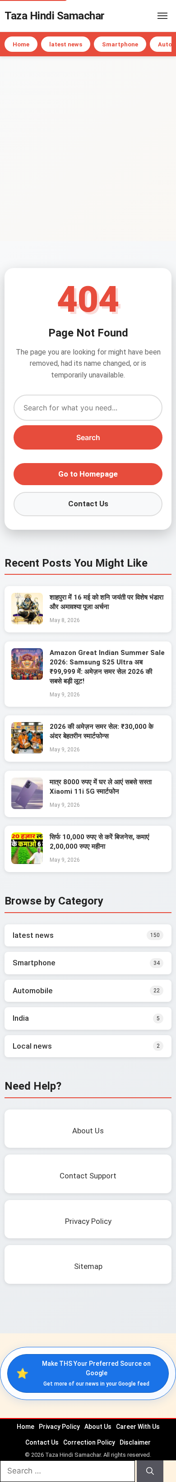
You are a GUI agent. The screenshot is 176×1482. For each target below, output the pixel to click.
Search (88, 437)
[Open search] (149, 16)
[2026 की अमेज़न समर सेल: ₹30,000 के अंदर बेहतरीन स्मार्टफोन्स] (27, 750)
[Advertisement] (88, 148)
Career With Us (138, 1426)
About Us (97, 1426)
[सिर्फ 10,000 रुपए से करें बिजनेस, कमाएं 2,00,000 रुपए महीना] (27, 861)
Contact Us (88, 503)
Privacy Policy (59, 1426)
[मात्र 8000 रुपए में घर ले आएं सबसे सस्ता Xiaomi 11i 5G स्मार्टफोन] (27, 806)
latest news (65, 44)
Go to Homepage (88, 473)
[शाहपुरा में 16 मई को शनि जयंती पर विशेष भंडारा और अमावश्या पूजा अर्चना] (27, 621)
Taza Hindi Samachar (55, 15)
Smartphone (120, 44)
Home (21, 44)
